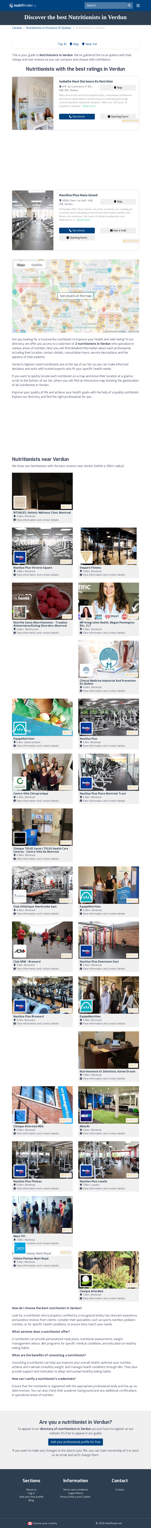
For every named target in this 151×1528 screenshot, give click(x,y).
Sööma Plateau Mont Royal (31, 1258)
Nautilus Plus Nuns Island (78, 195)
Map (119, 87)
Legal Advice (75, 1493)
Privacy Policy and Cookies (75, 1496)
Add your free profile (31, 1496)
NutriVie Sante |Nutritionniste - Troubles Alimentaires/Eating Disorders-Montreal (40, 624)
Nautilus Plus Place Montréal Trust (103, 793)
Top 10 (61, 44)
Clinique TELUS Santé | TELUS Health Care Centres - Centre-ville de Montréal (40, 850)
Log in (31, 1493)
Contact (119, 1489)
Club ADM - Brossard (27, 961)
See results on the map (75, 296)
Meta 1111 (19, 1236)
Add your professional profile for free (76, 1442)
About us (31, 1489)
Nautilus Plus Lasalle (93, 1181)
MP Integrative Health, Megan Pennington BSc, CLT (107, 624)
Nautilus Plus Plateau (27, 1181)
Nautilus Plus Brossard (28, 1016)
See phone (78, 116)
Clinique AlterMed (91, 1291)
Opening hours (119, 116)
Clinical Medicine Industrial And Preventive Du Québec (108, 682)
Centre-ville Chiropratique (30, 793)
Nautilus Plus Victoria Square (32, 568)
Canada (17, 28)
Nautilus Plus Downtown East (99, 961)
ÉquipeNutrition (23, 739)
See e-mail (119, 230)
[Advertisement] (75, 160)
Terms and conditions (75, 1489)
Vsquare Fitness (90, 568)
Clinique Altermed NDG (28, 1126)
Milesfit (85, 1126)
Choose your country (44, 1523)
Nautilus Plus (88, 739)
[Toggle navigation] (138, 5)
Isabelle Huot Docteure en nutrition (86, 81)
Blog (31, 1500)
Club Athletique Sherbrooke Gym (35, 906)
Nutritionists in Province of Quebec (48, 28)
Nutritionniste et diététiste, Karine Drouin (107, 1071)
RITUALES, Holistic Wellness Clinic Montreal (42, 512)
